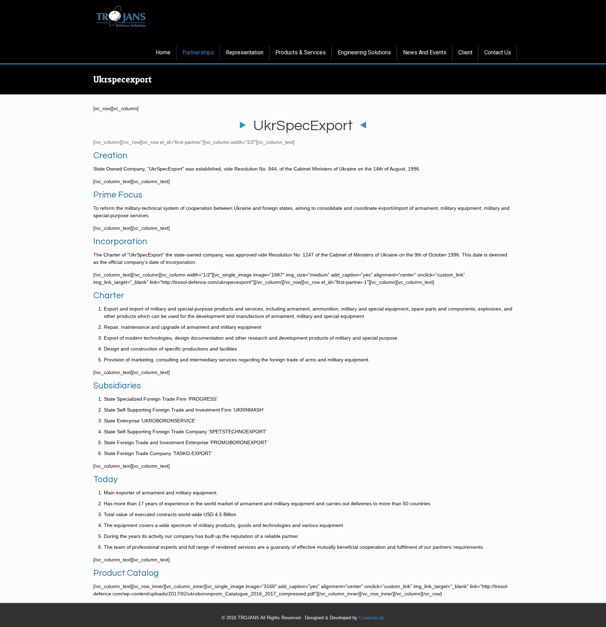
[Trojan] (121, 16)
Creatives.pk (371, 617)
